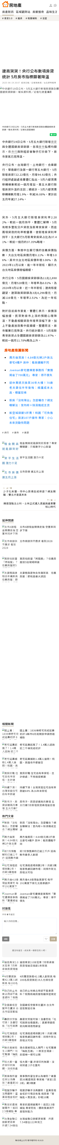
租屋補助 (32, 18)
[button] (55, 5)
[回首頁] (11, 4)
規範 (6, 939)
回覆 (53, 939)
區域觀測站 (23, 12)
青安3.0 (8, 18)
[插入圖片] (46, 938)
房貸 (26, 432)
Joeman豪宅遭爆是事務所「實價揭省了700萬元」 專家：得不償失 (31, 372)
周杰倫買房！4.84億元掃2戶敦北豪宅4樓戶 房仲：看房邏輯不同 (31, 359)
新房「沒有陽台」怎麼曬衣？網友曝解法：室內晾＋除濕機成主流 (31, 402)
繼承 (20, 18)
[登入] (50, 5)
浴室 (44, 18)
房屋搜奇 (38, 12)
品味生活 (52, 12)
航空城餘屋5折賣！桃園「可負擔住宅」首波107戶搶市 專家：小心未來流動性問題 (31, 418)
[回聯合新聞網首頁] (5, 4)
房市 (16, 432)
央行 (6, 432)
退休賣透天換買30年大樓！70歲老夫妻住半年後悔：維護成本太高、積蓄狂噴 (31, 387)
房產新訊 (8, 12)
